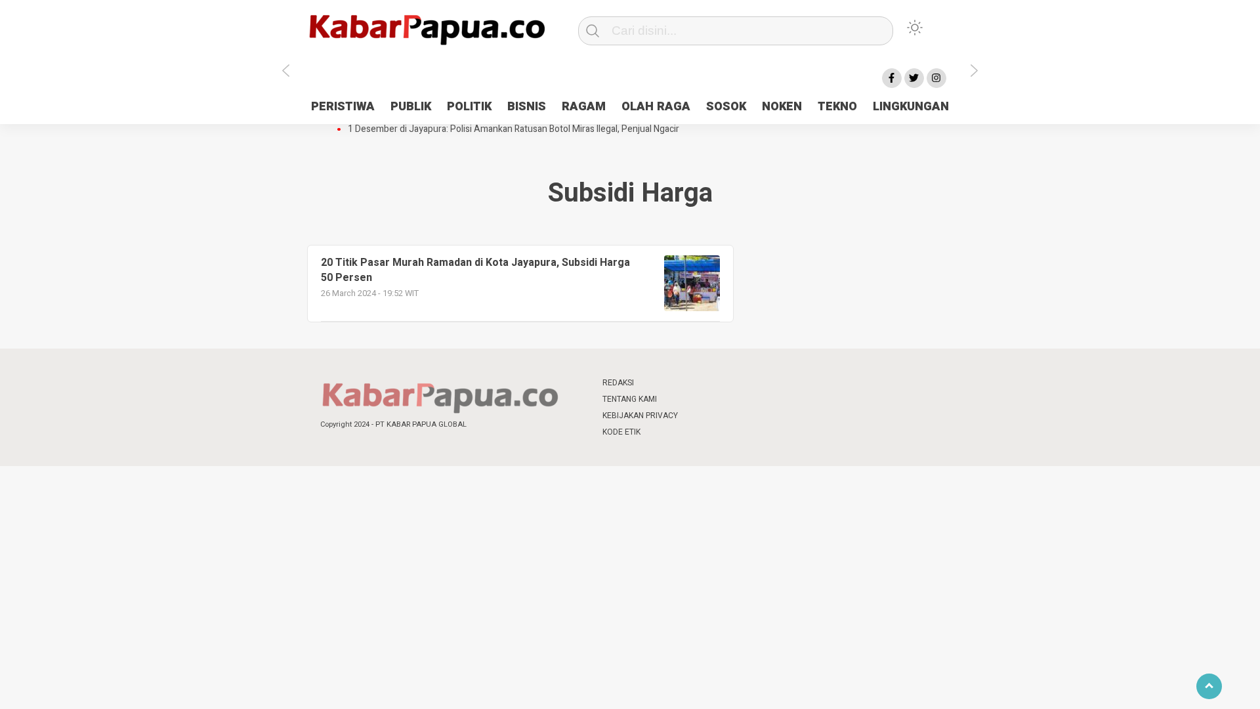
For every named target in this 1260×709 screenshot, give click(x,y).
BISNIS (526, 107)
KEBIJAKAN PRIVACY (640, 415)
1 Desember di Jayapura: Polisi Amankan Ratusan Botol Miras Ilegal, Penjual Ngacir (513, 129)
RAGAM (584, 107)
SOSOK (726, 107)
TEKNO (837, 107)
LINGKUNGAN (911, 107)
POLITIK (469, 107)
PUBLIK (410, 107)
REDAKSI (618, 383)
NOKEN (782, 107)
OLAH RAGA (655, 107)
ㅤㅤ (717, 383)
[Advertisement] (1034, 330)
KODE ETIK (621, 432)
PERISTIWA (343, 107)
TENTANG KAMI (629, 399)
